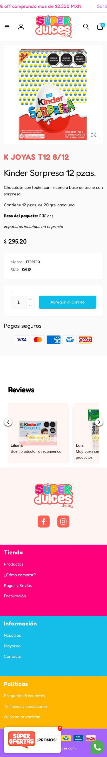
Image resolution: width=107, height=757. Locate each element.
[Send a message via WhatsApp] (97, 747)
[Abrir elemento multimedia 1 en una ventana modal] (53, 94)
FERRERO (33, 261)
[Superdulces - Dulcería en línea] (53, 506)
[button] (7, 26)
